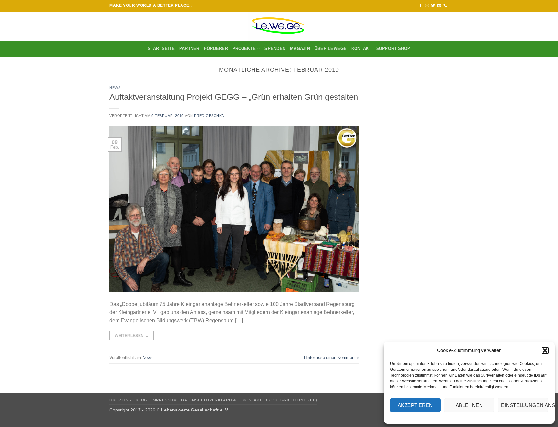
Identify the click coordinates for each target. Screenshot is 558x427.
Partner (189, 48)
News (114, 87)
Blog (141, 400)
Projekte (244, 48)
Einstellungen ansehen (524, 405)
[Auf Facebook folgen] (421, 6)
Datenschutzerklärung (209, 400)
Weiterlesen (132, 335)
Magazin (300, 48)
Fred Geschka (209, 116)
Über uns (120, 400)
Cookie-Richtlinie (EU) (291, 400)
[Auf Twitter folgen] (433, 6)
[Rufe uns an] (445, 6)
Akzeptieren (415, 405)
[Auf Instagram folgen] (427, 6)
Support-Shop (393, 48)
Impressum (164, 400)
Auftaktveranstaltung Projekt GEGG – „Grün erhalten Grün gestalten (233, 96)
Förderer (216, 48)
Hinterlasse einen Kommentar (331, 357)
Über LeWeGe (331, 48)
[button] (545, 350)
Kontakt (361, 48)
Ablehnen (469, 405)
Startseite (161, 48)
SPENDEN (274, 48)
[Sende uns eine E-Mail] (439, 6)
